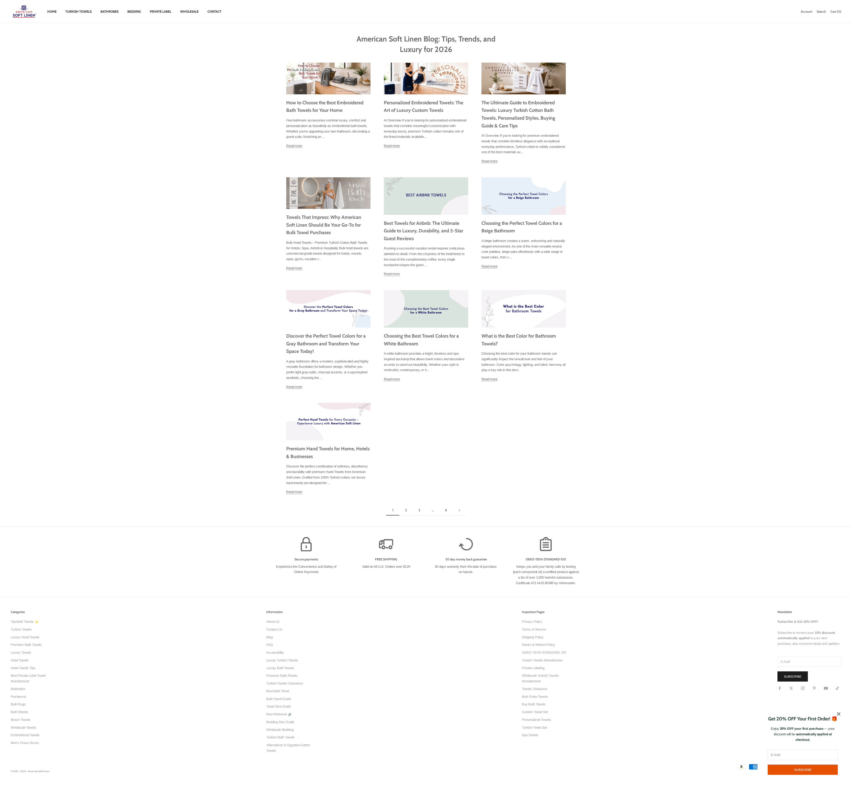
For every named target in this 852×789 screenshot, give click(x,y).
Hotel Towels (20, 660)
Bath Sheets (19, 712)
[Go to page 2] (459, 510)
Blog (269, 637)
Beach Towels (20, 720)
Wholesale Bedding (279, 730)
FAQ (269, 645)
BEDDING (134, 12)
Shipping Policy (533, 637)
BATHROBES (109, 12)
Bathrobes (18, 689)
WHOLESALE (189, 12)
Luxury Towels (21, 652)
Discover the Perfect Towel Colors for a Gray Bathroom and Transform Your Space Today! (326, 343)
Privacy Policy (532, 621)
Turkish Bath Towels (280, 737)
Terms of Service (534, 629)
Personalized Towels (536, 720)
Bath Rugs (18, 704)
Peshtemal (18, 696)
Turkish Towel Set (534, 727)
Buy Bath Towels (534, 704)
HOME (52, 12)
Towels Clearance (534, 689)
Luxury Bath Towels (280, 668)
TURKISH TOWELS (78, 12)
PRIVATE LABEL (160, 12)
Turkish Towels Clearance (284, 683)
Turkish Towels (21, 629)
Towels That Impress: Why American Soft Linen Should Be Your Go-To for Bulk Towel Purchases (323, 224)
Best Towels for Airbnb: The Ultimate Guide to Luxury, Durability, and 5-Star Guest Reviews (423, 230)
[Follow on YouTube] (826, 688)
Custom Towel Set (535, 712)
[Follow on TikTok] (837, 688)
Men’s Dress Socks (25, 743)
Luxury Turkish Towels (282, 660)
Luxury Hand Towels (25, 637)
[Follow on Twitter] (791, 688)
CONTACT (214, 12)
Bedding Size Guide (280, 722)
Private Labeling (533, 668)
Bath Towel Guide (278, 699)
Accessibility (275, 652)
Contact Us (274, 629)
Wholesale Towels (23, 727)
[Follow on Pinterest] (814, 688)
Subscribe (803, 769)
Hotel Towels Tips (23, 668)
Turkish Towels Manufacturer (542, 660)
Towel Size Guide (278, 706)
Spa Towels (530, 735)
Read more (294, 146)
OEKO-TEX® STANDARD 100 (544, 652)
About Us (273, 621)
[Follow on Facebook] (779, 688)
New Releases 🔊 (279, 714)
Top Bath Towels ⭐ (25, 621)
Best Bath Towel (277, 691)
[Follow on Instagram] (803, 688)
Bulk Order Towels (535, 696)
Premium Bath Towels (26, 645)
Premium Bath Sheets (282, 675)
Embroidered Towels (25, 735)
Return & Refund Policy (538, 645)
